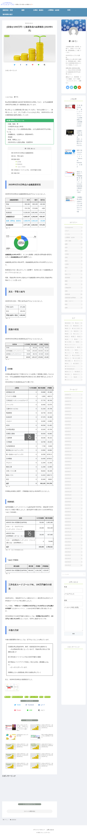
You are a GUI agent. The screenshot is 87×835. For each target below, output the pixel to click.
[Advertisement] (29, 84)
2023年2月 (73, 485)
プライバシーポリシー (39, 829)
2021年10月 (73, 538)
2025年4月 (73, 408)
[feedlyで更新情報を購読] (75, 87)
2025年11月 (73, 398)
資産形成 (8, 696)
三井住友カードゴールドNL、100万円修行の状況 (27, 170)
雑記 (73, 304)
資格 (73, 291)
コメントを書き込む (29, 811)
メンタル (73, 234)
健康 (73, 244)
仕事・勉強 (73, 240)
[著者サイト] (67, 87)
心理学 (73, 264)
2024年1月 (73, 448)
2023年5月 (73, 475)
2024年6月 (73, 431)
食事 (73, 307)
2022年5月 (73, 515)
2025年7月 (73, 401)
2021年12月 (73, 532)
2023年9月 (73, 461)
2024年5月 (73, 434)
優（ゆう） (73, 41)
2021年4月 (73, 558)
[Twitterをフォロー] (71, 87)
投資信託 (19, 164)
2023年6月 (73, 471)
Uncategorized (73, 227)
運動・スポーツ (73, 301)
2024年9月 (73, 421)
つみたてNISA (21, 167)
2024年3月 (73, 441)
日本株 (19, 161)
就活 (73, 261)
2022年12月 (73, 491)
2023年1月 (73, 488)
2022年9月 (73, 501)
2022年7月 (73, 508)
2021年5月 (73, 555)
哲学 (73, 251)
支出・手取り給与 (18, 156)
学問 (73, 257)
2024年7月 (73, 428)
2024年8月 (73, 424)
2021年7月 (73, 548)
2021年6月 (73, 552)
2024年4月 (73, 438)
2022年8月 (73, 505)
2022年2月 (73, 525)
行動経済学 (73, 287)
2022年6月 (73, 511)
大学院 (73, 254)
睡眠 (73, 281)
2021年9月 (73, 541)
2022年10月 (73, 498)
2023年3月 (73, 481)
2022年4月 (73, 518)
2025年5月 (73, 404)
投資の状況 (16, 159)
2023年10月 (73, 458)
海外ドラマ (73, 274)
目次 (28, 148)
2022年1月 (73, 528)
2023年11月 (73, 454)
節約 (73, 284)
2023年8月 (73, 465)
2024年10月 (73, 418)
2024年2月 (73, 445)
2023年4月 (73, 478)
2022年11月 (73, 495)
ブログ (73, 230)
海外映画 (73, 277)
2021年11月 (73, 535)
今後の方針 (16, 173)
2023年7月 (73, 468)
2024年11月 (73, 414)
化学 (73, 247)
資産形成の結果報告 (18, 696)
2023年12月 (73, 451)
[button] (83, 574)
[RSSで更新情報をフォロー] (79, 87)
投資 (42, 696)
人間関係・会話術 (73, 237)
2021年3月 (73, 562)
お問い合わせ (50, 829)
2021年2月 (73, 565)
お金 (27, 696)
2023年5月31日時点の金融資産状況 (23, 153)
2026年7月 (73, 394)
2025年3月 (73, 411)
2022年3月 (73, 521)
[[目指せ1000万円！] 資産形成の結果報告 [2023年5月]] (26, 65)
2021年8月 (73, 545)
